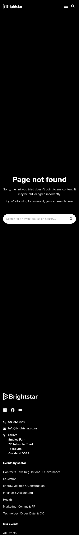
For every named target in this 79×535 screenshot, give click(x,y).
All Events (9, 532)
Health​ (7, 499)
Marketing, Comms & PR (19, 506)
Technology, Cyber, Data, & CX (23, 513)
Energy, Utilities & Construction (24, 485)
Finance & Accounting (18, 492)
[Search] (71, 219)
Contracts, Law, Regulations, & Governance (32, 471)
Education (9, 478)
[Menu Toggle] (66, 6)
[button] (73, 6)
